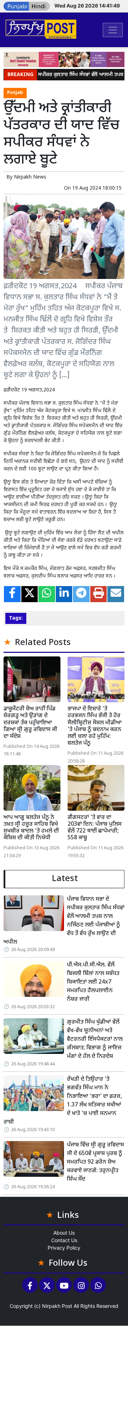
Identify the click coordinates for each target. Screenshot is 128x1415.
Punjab (15, 93)
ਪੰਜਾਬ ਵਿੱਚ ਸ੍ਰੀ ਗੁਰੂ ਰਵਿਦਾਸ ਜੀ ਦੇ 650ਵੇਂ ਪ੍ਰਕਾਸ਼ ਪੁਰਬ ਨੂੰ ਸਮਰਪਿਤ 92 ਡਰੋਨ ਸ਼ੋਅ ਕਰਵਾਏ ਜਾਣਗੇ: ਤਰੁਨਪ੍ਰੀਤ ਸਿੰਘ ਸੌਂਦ (95, 1162)
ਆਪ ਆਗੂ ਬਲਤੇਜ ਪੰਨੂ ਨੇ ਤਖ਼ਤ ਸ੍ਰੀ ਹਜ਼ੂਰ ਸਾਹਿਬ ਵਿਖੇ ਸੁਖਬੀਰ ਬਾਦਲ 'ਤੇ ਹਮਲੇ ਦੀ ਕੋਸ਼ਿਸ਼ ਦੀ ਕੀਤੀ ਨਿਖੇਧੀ (31, 828)
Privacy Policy (64, 1248)
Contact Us (64, 1240)
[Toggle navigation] (113, 30)
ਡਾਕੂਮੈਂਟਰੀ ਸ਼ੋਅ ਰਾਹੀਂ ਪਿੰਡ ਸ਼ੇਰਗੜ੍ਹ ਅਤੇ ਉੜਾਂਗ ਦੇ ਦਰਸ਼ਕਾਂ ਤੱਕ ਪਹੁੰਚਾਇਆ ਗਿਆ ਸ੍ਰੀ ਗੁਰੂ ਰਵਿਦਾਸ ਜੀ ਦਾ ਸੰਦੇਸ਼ (30, 722)
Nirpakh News (30, 177)
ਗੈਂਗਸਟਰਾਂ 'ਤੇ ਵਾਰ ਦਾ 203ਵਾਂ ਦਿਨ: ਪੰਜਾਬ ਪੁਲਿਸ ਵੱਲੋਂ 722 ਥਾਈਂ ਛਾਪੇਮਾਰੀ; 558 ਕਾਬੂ (95, 828)
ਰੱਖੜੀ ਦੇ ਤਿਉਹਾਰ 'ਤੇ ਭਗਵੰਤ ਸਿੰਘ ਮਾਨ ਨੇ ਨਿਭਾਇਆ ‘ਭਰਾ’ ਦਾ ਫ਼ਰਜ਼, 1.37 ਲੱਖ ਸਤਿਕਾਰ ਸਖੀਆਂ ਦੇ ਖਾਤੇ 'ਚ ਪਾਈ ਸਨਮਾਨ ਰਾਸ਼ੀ (63, 1101)
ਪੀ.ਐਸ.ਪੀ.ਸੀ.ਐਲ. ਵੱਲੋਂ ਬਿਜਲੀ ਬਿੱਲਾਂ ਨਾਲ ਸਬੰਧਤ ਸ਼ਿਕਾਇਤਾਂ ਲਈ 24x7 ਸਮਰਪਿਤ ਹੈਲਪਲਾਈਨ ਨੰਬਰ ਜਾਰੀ (93, 982)
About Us (64, 1233)
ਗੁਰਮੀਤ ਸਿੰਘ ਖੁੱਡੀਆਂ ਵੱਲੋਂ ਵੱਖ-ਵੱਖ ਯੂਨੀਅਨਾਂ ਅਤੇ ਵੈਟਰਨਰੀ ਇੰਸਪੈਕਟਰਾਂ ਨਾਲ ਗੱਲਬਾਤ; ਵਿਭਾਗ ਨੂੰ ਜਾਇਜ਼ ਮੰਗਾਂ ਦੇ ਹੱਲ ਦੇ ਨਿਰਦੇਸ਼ (95, 1039)
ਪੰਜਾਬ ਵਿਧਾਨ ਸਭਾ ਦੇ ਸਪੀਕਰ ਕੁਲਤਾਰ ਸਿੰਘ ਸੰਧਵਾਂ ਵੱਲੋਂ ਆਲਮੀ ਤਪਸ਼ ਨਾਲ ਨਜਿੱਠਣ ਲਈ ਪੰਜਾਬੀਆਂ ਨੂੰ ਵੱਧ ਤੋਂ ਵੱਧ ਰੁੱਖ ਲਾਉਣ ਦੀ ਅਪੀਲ (64, 921)
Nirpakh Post (57, 1306)
